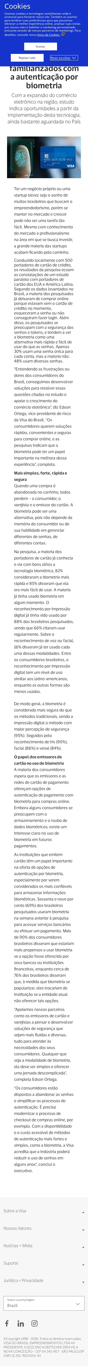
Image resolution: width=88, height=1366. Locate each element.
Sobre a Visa (15, 1210)
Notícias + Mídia (18, 1245)
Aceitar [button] (40, 46)
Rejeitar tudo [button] (27, 58)
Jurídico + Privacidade (23, 1280)
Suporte (11, 1263)
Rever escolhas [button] (60, 58)
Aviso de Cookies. (48, 35)
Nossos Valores (17, 1228)
